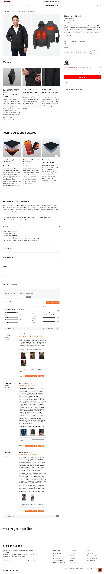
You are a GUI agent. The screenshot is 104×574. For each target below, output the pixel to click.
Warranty (72, 553)
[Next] (56, 88)
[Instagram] (4, 570)
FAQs (71, 560)
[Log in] (97, 6)
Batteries (19, 6)
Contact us (90, 553)
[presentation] (23, 355)
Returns (72, 558)
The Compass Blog (58, 560)
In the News (56, 558)
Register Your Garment (93, 556)
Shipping (72, 556)
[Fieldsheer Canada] (13, 546)
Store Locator (57, 553)
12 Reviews (16, 291)
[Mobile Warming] (7, 1)
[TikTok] (10, 570)
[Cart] (100, 5)
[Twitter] (14, 570)
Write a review (53, 302)
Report (40, 376)
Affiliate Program (92, 558)
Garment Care (74, 562)
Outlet (27, 6)
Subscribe (32, 560)
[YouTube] (7, 570)
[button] (93, 6)
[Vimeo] (17, 570)
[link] (7, 291)
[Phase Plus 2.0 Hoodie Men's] (65, 44)
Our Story (56, 556)
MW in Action (91, 560)
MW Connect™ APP (59, 562)
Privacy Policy (90, 568)
